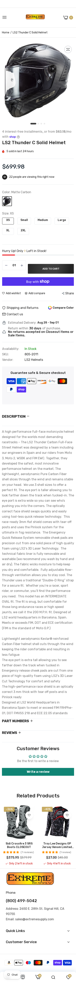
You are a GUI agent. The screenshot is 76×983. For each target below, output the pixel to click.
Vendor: (7, 360)
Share (69, 293)
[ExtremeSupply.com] (35, 17)
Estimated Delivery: (22, 322)
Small (24, 220)
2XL (23, 230)
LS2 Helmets (34, 360)
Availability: (10, 349)
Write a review (38, 772)
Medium (43, 220)
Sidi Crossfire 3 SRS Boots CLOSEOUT (19, 845)
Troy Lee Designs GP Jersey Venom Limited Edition (57, 845)
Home (5, 32)
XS (8, 220)
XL (8, 230)
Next (69, 835)
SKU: (5, 354)
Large (62, 220)
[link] (29, 815)
